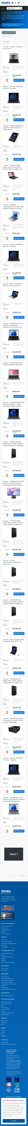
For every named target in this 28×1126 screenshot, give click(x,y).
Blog (2, 1005)
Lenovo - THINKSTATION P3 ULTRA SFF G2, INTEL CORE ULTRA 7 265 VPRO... (13, 720)
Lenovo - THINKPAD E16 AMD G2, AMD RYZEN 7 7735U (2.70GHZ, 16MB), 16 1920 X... (13, 404)
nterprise (3, 960)
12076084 (5, 111)
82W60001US (6, 383)
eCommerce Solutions (7, 953)
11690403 (5, 625)
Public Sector (4, 1020)
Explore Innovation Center (7, 1012)
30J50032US (6, 739)
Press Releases (5, 1014)
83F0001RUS (6, 146)
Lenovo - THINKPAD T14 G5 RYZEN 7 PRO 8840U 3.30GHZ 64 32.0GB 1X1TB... (13, 325)
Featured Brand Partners (7, 995)
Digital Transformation (6, 982)
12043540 (5, 506)
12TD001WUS (6, 621)
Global (3, 1028)
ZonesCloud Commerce (7, 957)
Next (13, 854)
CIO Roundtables (5, 1009)
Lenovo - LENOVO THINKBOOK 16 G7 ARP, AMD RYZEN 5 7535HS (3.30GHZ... (13, 207)
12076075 (5, 783)
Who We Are (5, 966)
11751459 (5, 467)
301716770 (5, 664)
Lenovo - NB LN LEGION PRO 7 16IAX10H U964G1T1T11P (13, 640)
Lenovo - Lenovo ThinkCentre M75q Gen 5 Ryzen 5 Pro (12, 562)
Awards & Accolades (6, 1003)
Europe (3, 1032)
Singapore (3, 1036)
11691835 (5, 585)
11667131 (5, 348)
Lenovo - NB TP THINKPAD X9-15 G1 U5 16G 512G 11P (13, 285)
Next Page (22, 875)
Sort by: (7, 8)
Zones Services (5, 976)
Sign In (24, 2)
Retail (2, 1024)
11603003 (5, 427)
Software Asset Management (8, 989)
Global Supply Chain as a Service (9, 984)
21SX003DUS (6, 779)
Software (3, 985)
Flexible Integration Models (8, 962)
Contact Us (4, 1039)
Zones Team (4, 970)
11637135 (5, 230)
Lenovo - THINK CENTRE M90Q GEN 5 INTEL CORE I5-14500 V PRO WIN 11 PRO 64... (13, 444)
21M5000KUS (6, 423)
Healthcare (4, 1022)
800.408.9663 (4, 1042)
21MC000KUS (6, 344)
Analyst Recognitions (6, 1002)
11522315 (5, 190)
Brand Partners (5, 993)
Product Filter (7, 32)
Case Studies (4, 1007)
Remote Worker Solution (7, 980)
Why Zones (4, 939)
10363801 (5, 388)
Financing (3, 945)
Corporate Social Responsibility (9, 943)
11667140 (5, 822)
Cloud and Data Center (7, 926)
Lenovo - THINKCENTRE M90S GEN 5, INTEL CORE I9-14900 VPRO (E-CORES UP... (13, 523)
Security (3, 931)
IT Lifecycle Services (6, 933)
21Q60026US (6, 304)
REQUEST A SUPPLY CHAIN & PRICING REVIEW (14, 25)
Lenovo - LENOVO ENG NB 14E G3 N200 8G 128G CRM (12, 364)
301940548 (5, 72)
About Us (4, 937)
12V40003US (6, 541)
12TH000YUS (6, 462)
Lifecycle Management (7, 978)
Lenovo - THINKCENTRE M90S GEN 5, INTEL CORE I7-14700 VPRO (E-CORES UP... (13, 681)
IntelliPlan (3, 958)
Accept (13, 1121)
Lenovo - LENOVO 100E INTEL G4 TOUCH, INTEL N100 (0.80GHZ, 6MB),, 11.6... (13, 167)
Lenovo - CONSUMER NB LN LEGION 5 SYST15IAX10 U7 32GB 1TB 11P (13, 127)
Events (3, 1011)
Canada (3, 1030)
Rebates (15, 77)
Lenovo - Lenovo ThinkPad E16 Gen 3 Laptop (12, 87)
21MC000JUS (6, 818)
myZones (3, 955)
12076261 (5, 151)
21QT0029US (6, 67)
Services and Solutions (8, 923)
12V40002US (6, 700)
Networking (4, 928)
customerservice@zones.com (8, 1044)
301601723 (5, 309)
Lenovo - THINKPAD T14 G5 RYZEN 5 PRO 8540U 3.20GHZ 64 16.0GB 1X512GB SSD (13, 799)
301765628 (5, 743)
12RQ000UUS (6, 581)
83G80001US (6, 186)
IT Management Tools (7, 950)
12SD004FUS (6, 502)
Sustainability (4, 947)
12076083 (5, 269)
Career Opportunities (6, 941)
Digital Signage (5, 987)
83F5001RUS (6, 660)
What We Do (5, 974)
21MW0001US (6, 225)
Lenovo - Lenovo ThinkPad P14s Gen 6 (12, 48)
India (2, 1034)
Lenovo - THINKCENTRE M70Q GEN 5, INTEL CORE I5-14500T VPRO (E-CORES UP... (13, 602)
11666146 (5, 546)
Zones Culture (4, 968)
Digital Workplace (5, 929)
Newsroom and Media (7, 999)
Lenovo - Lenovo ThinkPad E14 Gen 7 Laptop (12, 759)
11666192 (5, 704)
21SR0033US (6, 107)
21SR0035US (6, 265)
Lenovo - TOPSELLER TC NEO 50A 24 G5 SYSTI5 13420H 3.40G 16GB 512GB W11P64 (13, 483)
